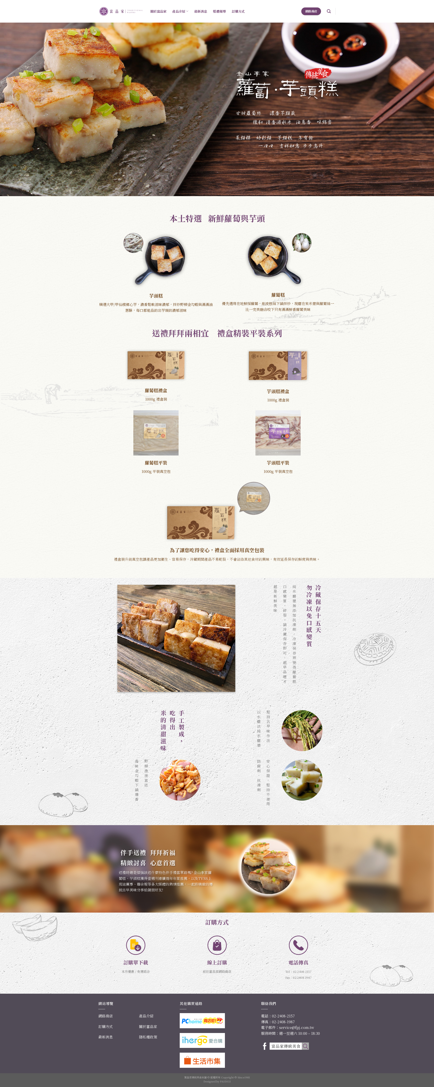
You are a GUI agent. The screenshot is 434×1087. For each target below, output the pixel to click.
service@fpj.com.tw (296, 1027)
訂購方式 (238, 11)
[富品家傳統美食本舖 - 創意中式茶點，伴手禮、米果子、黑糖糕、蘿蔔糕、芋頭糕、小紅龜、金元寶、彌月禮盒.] (121, 11)
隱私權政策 (148, 1037)
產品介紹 (178, 11)
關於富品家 (158, 11)
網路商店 (105, 1016)
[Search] (329, 11)
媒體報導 (219, 11)
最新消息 (200, 11)
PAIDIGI (225, 1081)
